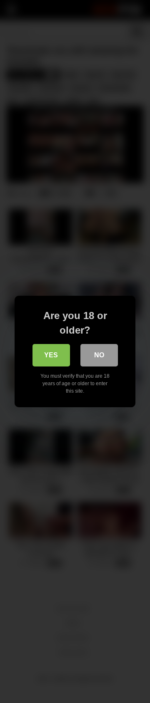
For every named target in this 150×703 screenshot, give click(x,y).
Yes (51, 355)
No (99, 355)
